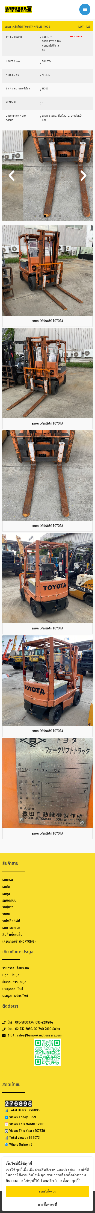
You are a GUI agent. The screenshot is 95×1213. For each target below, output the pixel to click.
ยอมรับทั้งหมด (47, 1191)
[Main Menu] (84, 9)
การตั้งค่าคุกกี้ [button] (47, 1204)
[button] (11, 176)
